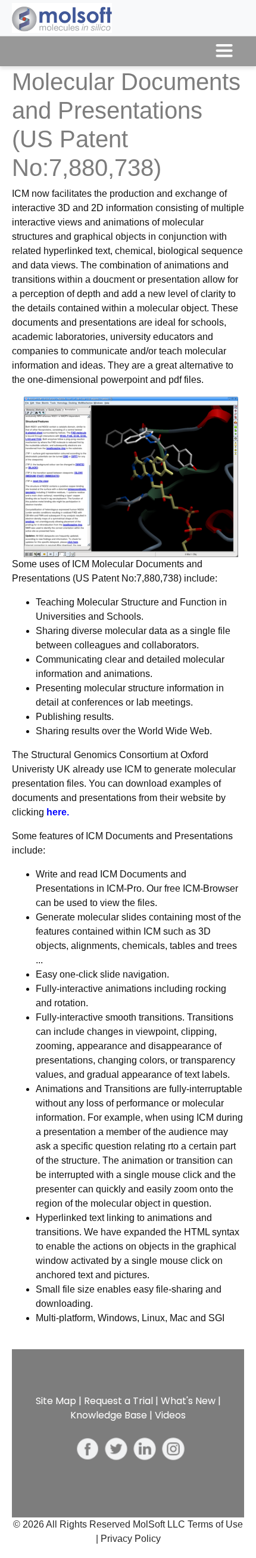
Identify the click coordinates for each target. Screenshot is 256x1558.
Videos (170, 1415)
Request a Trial (118, 1401)
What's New (188, 1401)
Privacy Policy (131, 1539)
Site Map (56, 1401)
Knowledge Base (108, 1415)
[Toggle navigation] (224, 51)
